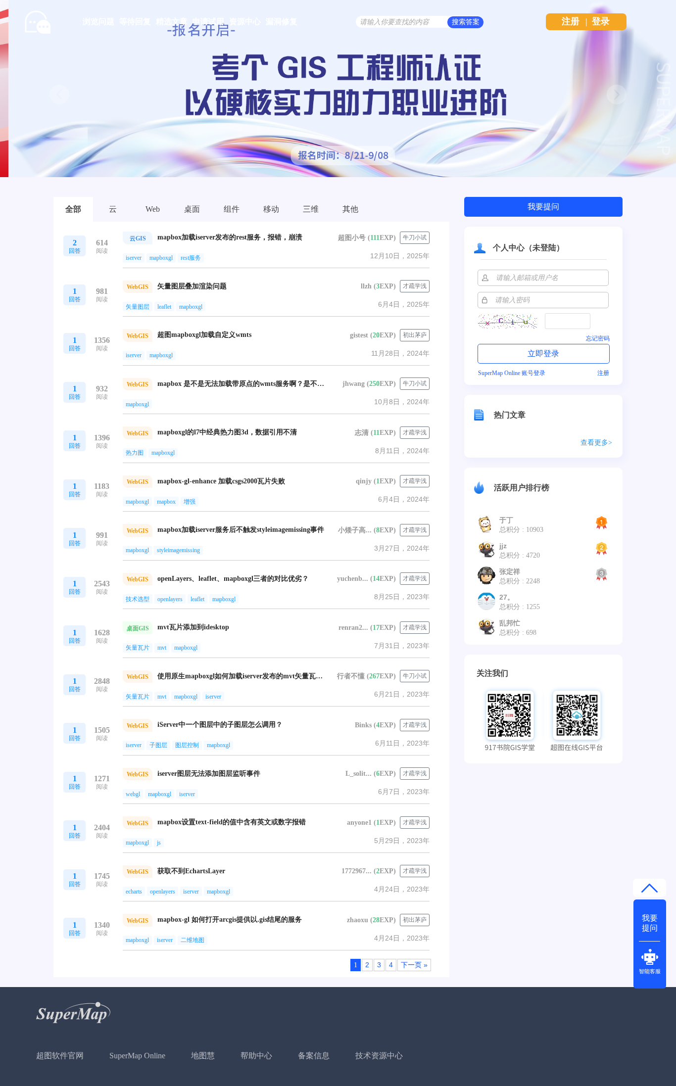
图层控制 (187, 745)
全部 (73, 209)
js (159, 842)
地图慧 (203, 1055)
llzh (366, 286)
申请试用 (208, 21)
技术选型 (137, 599)
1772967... (356, 871)
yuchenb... (352, 578)
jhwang (353, 383)
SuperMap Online (137, 1055)
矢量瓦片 (137, 647)
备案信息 (314, 1055)
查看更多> (596, 442)
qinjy (364, 481)
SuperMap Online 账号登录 (511, 373)
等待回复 (135, 21)
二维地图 (192, 940)
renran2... (353, 627)
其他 (350, 209)
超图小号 (352, 237)
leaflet (164, 306)
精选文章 (172, 21)
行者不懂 (351, 676)
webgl (133, 794)
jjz (503, 546)
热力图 (135, 452)
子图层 (158, 745)
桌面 (192, 209)
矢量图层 (137, 306)
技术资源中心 (379, 1055)
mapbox (166, 501)
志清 (362, 432)
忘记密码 (598, 338)
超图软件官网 (60, 1055)
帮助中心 (256, 1055)
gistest (359, 335)
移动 (271, 209)
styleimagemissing (178, 550)
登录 (601, 21)
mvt (161, 647)
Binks (363, 725)
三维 (311, 209)
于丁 (506, 520)
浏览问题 (98, 21)
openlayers (170, 599)
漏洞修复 (281, 21)
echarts (134, 891)
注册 (570, 21)
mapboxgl (161, 257)
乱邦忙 (509, 623)
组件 (232, 209)
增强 (189, 501)
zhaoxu (357, 920)
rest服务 (191, 257)
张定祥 (509, 571)
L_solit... (358, 773)
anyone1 (359, 822)
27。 (506, 597)
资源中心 (245, 21)
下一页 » (414, 965)
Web (152, 209)
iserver (134, 257)
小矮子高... (355, 530)
